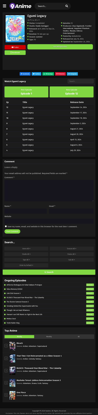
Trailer (16, 47)
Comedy (32, 359)
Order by (26, 265)
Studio (25, 254)
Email (52, 206)
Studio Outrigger (42, 26)
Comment (9, 177)
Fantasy (38, 359)
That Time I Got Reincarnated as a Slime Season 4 (39, 356)
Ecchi (39, 383)
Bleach (20, 343)
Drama (34, 383)
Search (49, 272)
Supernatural (42, 346)
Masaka (73, 31)
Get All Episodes (60, 47)
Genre (25, 249)
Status (71, 254)
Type (25, 260)
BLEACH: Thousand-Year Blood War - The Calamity (39, 368)
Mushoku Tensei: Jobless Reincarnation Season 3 (39, 380)
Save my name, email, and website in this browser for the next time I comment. (42, 226)
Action (25, 346)
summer (39, 37)
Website (7, 216)
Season (71, 249)
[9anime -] (20, 8)
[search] (66, 6)
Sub (71, 260)
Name (7, 206)
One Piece (21, 392)
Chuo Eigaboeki (78, 26)
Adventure (32, 346)
